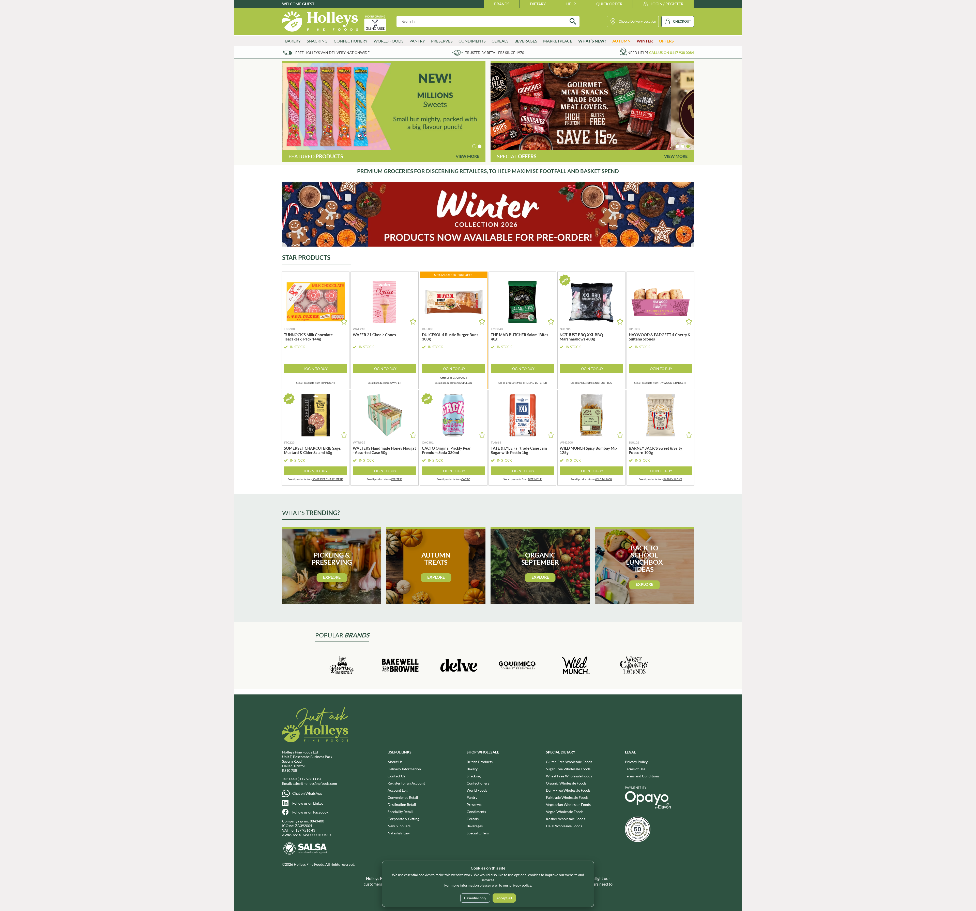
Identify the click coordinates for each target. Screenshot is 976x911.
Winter (645, 40)
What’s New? (592, 40)
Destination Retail (402, 804)
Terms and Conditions (642, 776)
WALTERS (396, 479)
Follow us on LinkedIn (309, 803)
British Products (480, 762)
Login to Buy (316, 368)
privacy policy (520, 885)
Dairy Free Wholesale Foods (568, 790)
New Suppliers (399, 826)
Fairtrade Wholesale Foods (567, 797)
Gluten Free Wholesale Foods (569, 762)
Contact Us (396, 776)
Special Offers (478, 833)
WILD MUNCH (603, 479)
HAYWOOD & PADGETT (673, 382)
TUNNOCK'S (328, 382)
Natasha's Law (399, 833)
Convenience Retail (403, 797)
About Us (395, 762)
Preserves (474, 804)
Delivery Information (404, 769)
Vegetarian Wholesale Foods (568, 804)
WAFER (396, 382)
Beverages (475, 826)
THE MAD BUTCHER (535, 382)
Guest (308, 4)
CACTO (465, 479)
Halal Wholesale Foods (564, 826)
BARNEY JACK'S (672, 479)
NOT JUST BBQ (603, 382)
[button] (474, 146)
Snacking (474, 776)
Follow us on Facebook (310, 812)
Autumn (621, 40)
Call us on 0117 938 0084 (671, 52)
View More (467, 156)
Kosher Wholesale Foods (565, 819)
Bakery (472, 769)
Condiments (476, 811)
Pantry (472, 797)
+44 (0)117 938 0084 (304, 779)
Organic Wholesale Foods (566, 783)
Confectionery (478, 783)
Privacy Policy (636, 762)
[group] (383, 106)
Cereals (473, 819)
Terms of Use (635, 769)
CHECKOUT (682, 21)
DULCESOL (465, 382)
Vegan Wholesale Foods (564, 811)
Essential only (475, 898)
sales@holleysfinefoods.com (315, 783)
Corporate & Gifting (403, 819)
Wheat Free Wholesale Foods (569, 776)
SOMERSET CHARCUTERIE (327, 479)
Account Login (399, 790)
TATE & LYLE (535, 479)
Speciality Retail (400, 811)
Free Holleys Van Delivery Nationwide (332, 52)
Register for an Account (406, 783)
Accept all (504, 898)
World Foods (477, 790)
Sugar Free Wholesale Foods (568, 769)
